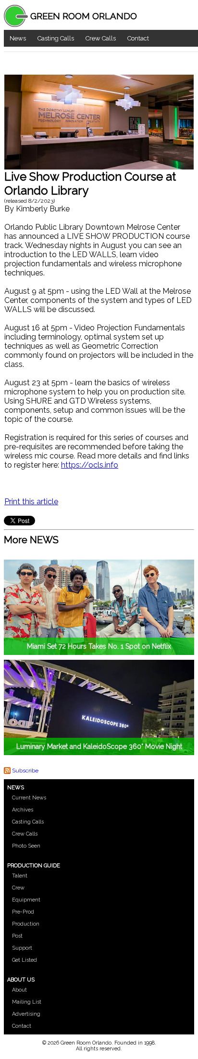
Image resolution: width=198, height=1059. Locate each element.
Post (17, 936)
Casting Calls (55, 38)
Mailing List (26, 1002)
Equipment (26, 900)
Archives (22, 810)
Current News (29, 798)
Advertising (26, 1014)
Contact (138, 38)
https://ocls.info (89, 465)
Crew (18, 888)
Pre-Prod (23, 912)
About (19, 990)
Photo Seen (26, 846)
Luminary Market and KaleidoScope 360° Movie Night (99, 746)
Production (25, 924)
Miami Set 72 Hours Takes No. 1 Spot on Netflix (99, 646)
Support (22, 948)
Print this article (31, 501)
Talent (19, 876)
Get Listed (24, 960)
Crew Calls (101, 38)
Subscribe (25, 770)
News (18, 38)
